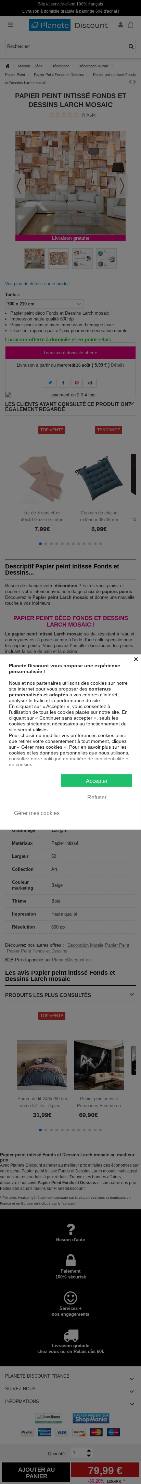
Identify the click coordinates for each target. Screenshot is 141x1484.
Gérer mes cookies (37, 813)
